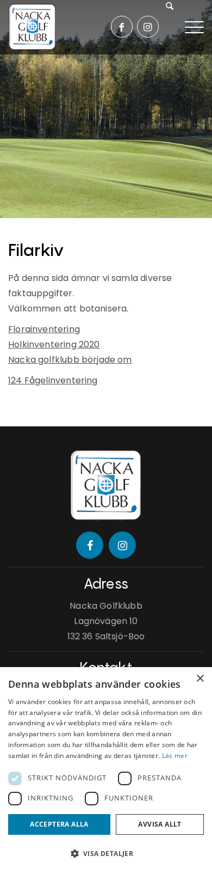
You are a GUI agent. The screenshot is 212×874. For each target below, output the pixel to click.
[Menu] (194, 26)
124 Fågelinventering (53, 380)
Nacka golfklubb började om (70, 359)
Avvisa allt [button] (159, 824)
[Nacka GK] (32, 27)
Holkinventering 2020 (54, 344)
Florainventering (44, 329)
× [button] (200, 679)
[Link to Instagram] (148, 27)
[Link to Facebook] (122, 27)
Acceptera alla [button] (59, 824)
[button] (106, 853)
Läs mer (175, 755)
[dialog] (106, 770)
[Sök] (171, 27)
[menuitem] (174, 27)
